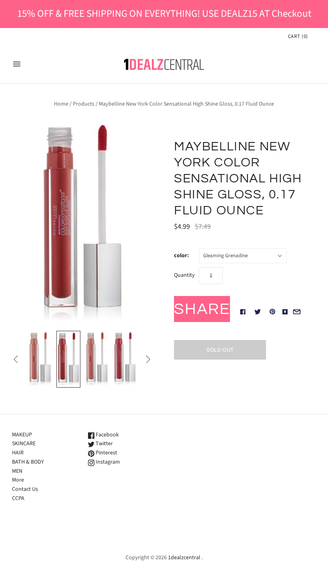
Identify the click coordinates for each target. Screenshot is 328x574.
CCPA (18, 498)
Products (83, 104)
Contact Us (25, 489)
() (298, 36)
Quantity (184, 275)
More (18, 480)
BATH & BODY (28, 462)
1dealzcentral (184, 558)
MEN (17, 471)
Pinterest (105, 453)
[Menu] (17, 64)
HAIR (18, 453)
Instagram (107, 462)
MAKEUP (22, 435)
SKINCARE (24, 444)
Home (61, 104)
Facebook (106, 435)
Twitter (103, 444)
